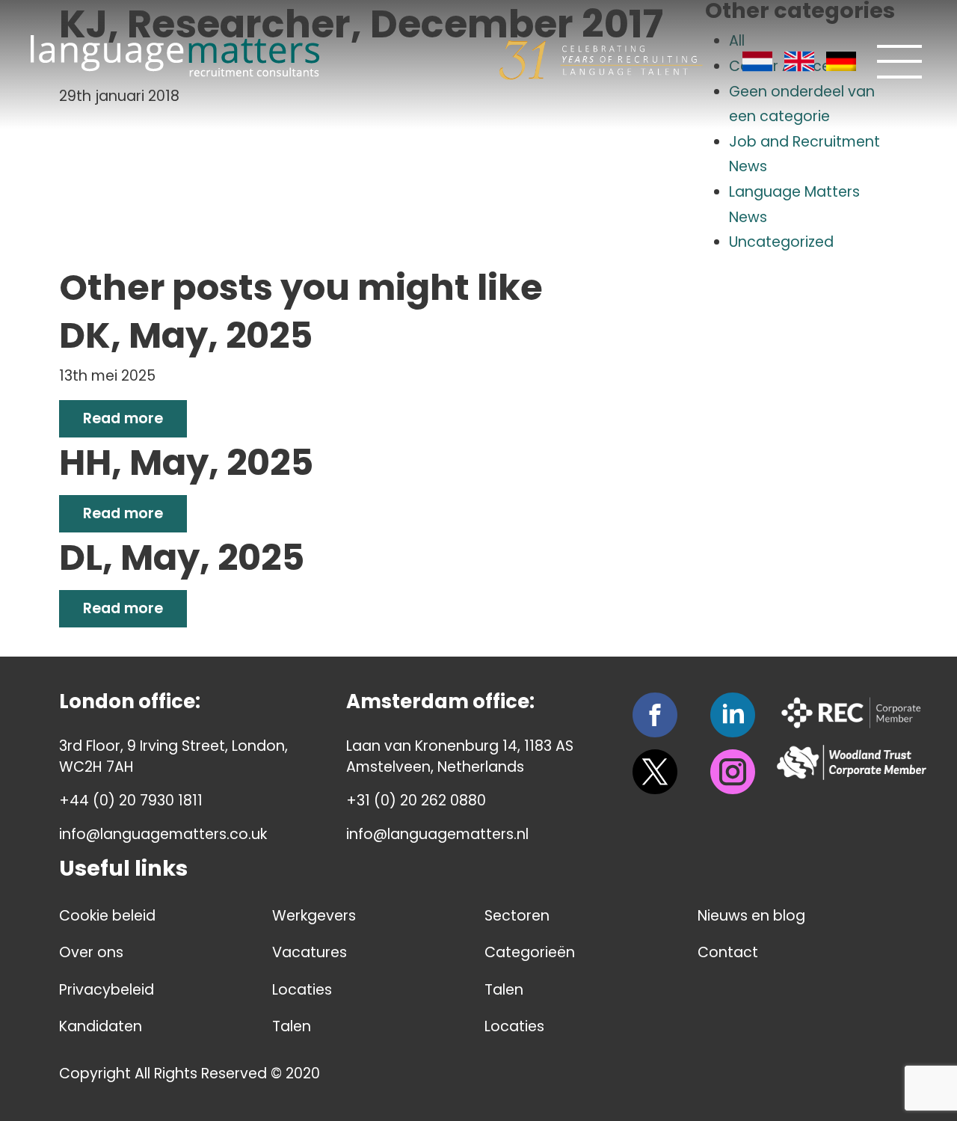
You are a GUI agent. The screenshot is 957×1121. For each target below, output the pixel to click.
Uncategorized (781, 242)
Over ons (91, 952)
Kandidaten (100, 1026)
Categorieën (529, 952)
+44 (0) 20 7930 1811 (131, 800)
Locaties (302, 990)
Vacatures (309, 952)
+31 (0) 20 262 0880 (416, 800)
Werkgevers (314, 916)
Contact (728, 952)
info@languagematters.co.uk (163, 834)
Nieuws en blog (751, 916)
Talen (291, 1026)
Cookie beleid (107, 916)
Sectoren (517, 916)
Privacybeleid (106, 990)
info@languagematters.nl (437, 834)
